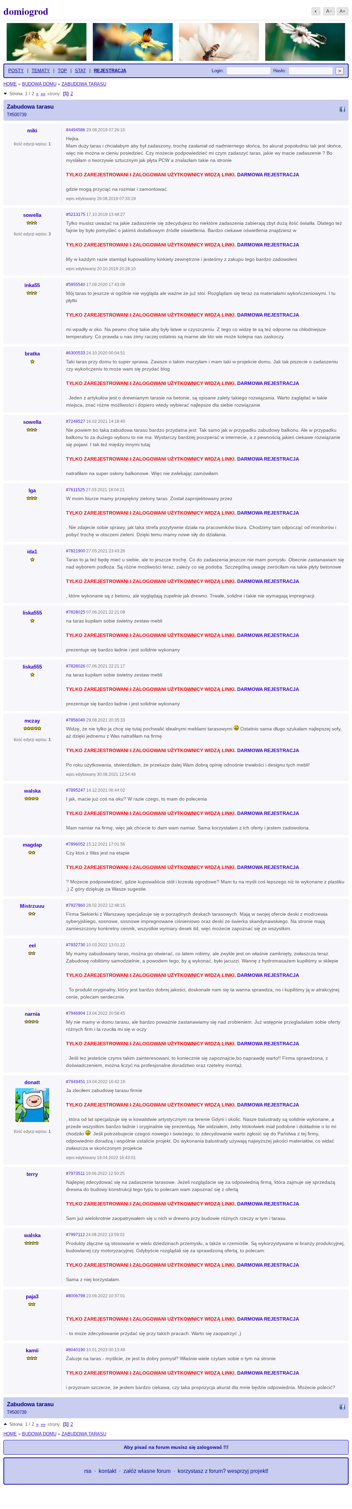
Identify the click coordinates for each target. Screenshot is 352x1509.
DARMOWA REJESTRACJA (268, 174)
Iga (32, 490)
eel (32, 945)
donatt (32, 1082)
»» (43, 93)
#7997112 (75, 1234)
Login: (218, 70)
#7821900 (75, 551)
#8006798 (75, 1295)
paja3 (32, 1296)
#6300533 (75, 353)
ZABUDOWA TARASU (84, 84)
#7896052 (75, 844)
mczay (32, 721)
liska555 (32, 613)
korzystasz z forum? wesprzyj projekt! (223, 1471)
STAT (80, 70)
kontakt (107, 1471)
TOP (62, 70)
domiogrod (25, 11)
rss (87, 1471)
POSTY (16, 70)
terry (32, 1174)
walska (32, 791)
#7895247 (75, 790)
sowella (32, 215)
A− (329, 11)
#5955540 (75, 284)
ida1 (32, 551)
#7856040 (75, 720)
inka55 (32, 285)
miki (32, 130)
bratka (32, 353)
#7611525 (75, 489)
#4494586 (75, 130)
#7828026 (75, 666)
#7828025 (75, 612)
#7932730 (75, 945)
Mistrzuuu (32, 906)
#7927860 (75, 905)
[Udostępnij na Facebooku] (342, 110)
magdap (32, 845)
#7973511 (75, 1173)
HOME (10, 84)
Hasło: (279, 70)
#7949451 (75, 1081)
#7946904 (75, 1013)
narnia (32, 1014)
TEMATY (41, 70)
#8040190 (75, 1349)
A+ (342, 11)
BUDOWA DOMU (39, 84)
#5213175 (75, 214)
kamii (32, 1350)
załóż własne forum (146, 1471)
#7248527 (75, 421)
